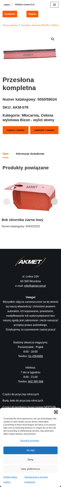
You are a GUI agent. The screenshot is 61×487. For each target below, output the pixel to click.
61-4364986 (35, 356)
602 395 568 (35, 381)
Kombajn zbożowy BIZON (35, 25)
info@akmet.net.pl (35, 285)
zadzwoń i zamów (44, 130)
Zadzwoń (10, 14)
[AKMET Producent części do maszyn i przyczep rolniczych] (9, 5)
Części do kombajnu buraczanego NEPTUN (29, 407)
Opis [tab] (5, 153)
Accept (30, 450)
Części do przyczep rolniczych (21, 394)
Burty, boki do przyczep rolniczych (23, 400)
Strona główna (10, 25)
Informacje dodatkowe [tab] (30, 153)
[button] (56, 412)
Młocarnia (30, 115)
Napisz (32, 14)
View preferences (30, 468)
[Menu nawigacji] (54, 5)
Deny (31, 459)
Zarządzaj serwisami (29, 440)
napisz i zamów (15, 130)
